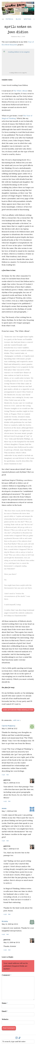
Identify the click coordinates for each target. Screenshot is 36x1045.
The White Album (20, 91)
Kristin (5, 921)
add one (16, 720)
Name (5, 1003)
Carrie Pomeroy (8, 726)
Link (7, 774)
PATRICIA (9, 19)
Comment (6, 975)
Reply (3, 774)
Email (5, 1011)
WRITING (27, 19)
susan (4, 808)
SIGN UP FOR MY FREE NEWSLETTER (18, 710)
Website (5, 1019)
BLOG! (18, 19)
